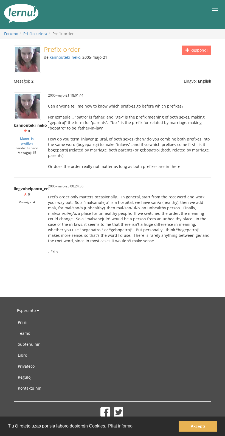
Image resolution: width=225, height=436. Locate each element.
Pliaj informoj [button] (121, 426)
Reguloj (25, 377)
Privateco (26, 366)
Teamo (24, 333)
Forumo (11, 33)
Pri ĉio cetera (35, 33)
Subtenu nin (29, 344)
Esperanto (27, 310)
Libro (22, 355)
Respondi (198, 50)
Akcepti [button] (198, 426)
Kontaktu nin (29, 388)
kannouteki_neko (65, 57)
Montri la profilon (27, 140)
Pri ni (22, 322)
